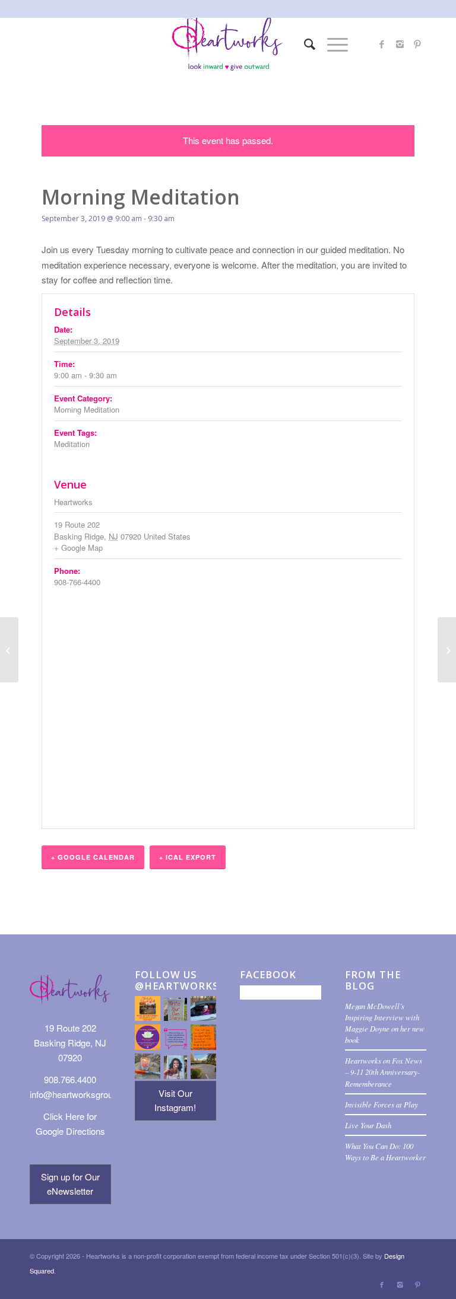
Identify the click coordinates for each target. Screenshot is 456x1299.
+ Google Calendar (93, 857)
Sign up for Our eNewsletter (70, 1184)
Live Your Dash (368, 1125)
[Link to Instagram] (399, 44)
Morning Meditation (86, 409)
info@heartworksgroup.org (81, 1094)
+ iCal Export (187, 857)
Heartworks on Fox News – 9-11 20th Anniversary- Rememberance (383, 1071)
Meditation (72, 443)
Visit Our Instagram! (175, 1100)
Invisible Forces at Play (381, 1104)
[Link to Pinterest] (417, 44)
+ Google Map (78, 547)
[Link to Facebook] (382, 44)
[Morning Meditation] (9, 649)
